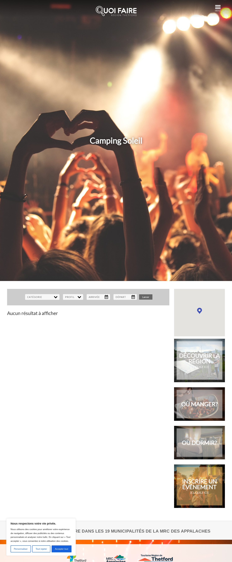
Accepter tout (61, 549)
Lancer (145, 297)
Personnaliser (21, 549)
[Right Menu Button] (217, 7)
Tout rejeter (41, 549)
